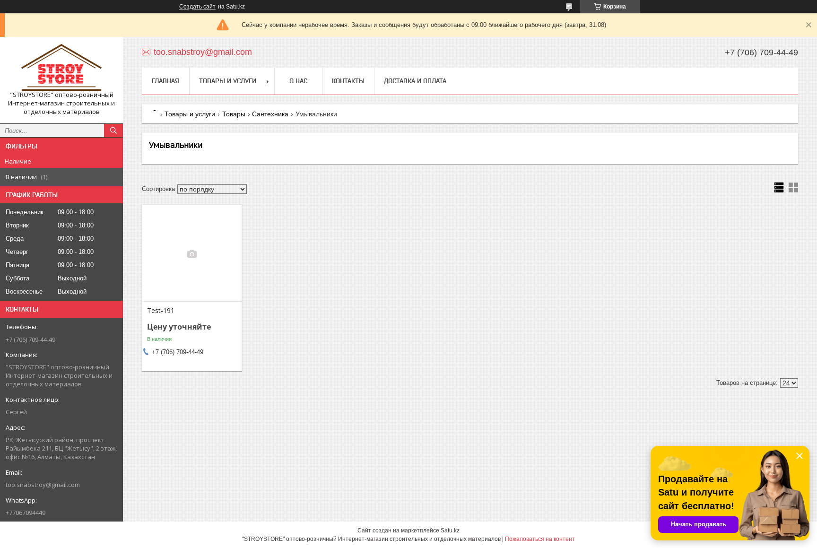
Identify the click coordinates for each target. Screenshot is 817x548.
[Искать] (113, 130)
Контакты (348, 81)
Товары (233, 114)
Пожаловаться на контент (540, 539)
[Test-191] (192, 254)
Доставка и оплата (415, 81)
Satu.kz (450, 530)
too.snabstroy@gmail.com (43, 484)
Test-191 (160, 310)
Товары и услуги (227, 81)
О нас (298, 81)
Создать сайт (197, 6)
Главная (165, 81)
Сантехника (270, 114)
